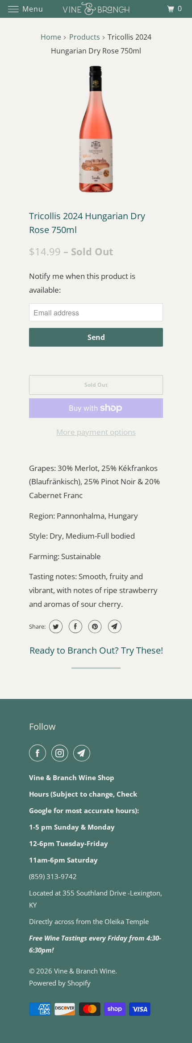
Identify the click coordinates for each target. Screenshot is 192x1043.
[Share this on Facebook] (74, 626)
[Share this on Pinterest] (94, 626)
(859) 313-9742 (53, 876)
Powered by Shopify (60, 982)
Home (51, 37)
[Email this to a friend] (113, 626)
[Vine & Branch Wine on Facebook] (39, 752)
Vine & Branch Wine (84, 970)
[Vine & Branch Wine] (96, 8)
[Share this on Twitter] (55, 626)
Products (84, 37)
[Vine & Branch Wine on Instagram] (61, 752)
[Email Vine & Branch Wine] (83, 752)
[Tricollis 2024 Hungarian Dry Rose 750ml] (96, 129)
